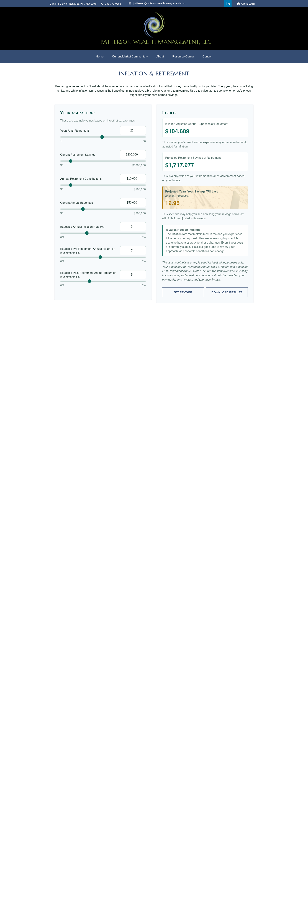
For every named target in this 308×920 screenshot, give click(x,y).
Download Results (227, 292)
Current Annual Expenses (76, 203)
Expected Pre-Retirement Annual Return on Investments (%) (87, 251)
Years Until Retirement (74, 130)
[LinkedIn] (228, 3)
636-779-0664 (113, 3)
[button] (100, 56)
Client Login (248, 3)
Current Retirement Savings (77, 154)
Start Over (183, 292)
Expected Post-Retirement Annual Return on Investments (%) (88, 275)
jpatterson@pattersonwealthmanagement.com (159, 3)
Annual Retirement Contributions (81, 178)
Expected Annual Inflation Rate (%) (82, 227)
